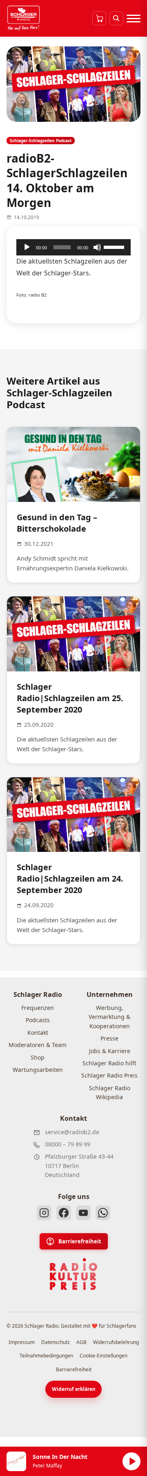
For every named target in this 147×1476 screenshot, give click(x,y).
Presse (109, 1038)
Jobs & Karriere (109, 1051)
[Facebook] (63, 1212)
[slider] (115, 246)
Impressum (22, 1342)
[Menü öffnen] (133, 18)
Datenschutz (55, 1342)
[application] (73, 247)
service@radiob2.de (72, 1132)
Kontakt (37, 1032)
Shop (38, 1057)
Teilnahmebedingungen (46, 1355)
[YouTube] (83, 1212)
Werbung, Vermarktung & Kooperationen (109, 1017)
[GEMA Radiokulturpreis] (73, 1274)
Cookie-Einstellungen (103, 1355)
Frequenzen (37, 1008)
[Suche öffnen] (116, 18)
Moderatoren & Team (38, 1045)
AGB (81, 1342)
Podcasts (38, 1020)
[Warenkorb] (99, 18)
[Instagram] (44, 1212)
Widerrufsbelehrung (116, 1342)
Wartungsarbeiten (38, 1069)
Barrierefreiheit (79, 1241)
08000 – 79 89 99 (67, 1144)
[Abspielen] (131, 1461)
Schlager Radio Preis (109, 1075)
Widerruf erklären (74, 1389)
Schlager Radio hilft (109, 1063)
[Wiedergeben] (27, 247)
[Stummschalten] (97, 247)
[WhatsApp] (103, 1212)
